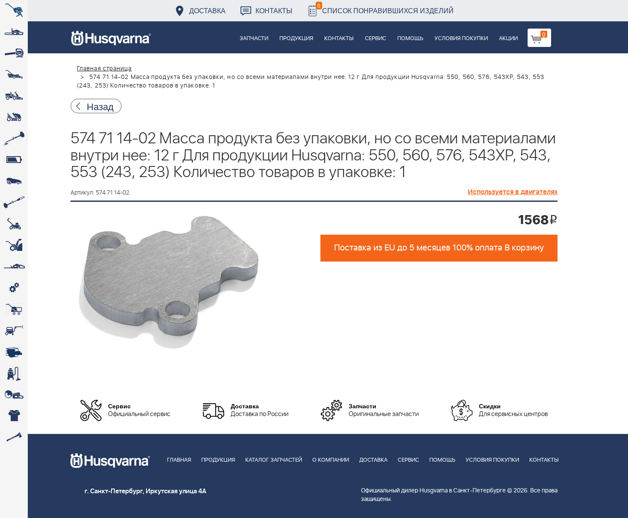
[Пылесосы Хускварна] (14, 373)
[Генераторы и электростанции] (14, 309)
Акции (508, 39)
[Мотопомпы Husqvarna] (14, 352)
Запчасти (254, 39)
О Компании (330, 460)
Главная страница (104, 68)
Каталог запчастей (273, 460)
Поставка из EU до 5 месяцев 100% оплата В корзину (439, 248)
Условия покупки (461, 39)
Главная (179, 460)
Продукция (296, 39)
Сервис (375, 39)
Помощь (410, 39)
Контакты (273, 10)
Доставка (207, 10)
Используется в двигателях (513, 192)
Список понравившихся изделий (385, 8)
